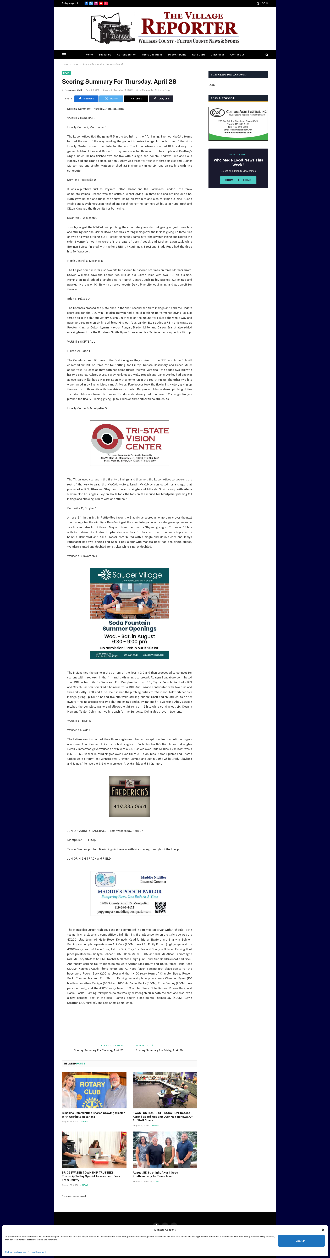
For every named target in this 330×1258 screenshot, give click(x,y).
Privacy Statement (37, 1252)
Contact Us (237, 54)
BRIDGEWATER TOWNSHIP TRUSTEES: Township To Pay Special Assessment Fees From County (91, 1176)
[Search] (266, 55)
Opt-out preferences (15, 1252)
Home (89, 54)
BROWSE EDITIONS (238, 180)
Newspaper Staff (73, 90)
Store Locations (152, 54)
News (66, 73)
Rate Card (198, 54)
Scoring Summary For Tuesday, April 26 (99, 1050)
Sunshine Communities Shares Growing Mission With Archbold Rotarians (93, 1114)
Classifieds (217, 54)
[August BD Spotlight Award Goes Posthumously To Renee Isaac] (165, 1150)
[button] (323, 1229)
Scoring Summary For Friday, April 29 (159, 1050)
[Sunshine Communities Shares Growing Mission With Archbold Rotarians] (94, 1090)
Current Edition (126, 54)
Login (211, 85)
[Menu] (64, 55)
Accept (301, 1240)
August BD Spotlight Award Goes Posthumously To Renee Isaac (155, 1174)
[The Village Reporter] (165, 28)
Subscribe (105, 54)
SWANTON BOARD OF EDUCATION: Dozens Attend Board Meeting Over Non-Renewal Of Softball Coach (163, 1116)
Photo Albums (177, 54)
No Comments (146, 90)
